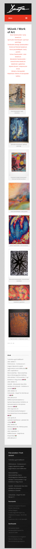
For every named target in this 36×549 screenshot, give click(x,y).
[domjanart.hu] (18, 13)
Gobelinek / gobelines (18, 64)
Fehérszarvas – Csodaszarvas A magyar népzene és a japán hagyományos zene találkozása (16, 366)
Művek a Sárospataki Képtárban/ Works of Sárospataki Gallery (18, 73)
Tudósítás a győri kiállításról (15, 359)
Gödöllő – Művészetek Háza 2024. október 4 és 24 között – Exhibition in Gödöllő (18, 386)
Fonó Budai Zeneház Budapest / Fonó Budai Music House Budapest (17, 412)
